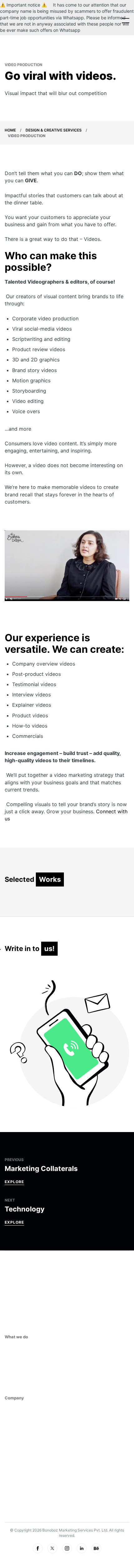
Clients (13, 1430)
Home (10, 130)
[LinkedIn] (82, 1548)
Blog (10, 1459)
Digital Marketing (26, 1360)
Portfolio (16, 1469)
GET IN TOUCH (19, 1506)
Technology (19, 1388)
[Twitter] (52, 1548)
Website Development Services (41, 1369)
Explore (14, 1181)
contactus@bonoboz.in (28, 1486)
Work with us (20, 1440)
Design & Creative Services (54, 130)
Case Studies (20, 1449)
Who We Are (18, 1421)
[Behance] (96, 1548)
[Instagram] (67, 1548)
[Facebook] (38, 1548)
